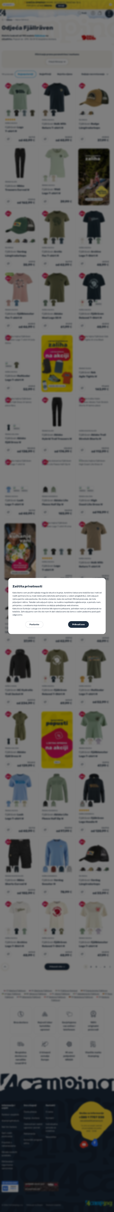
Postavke (34, 624)
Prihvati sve (78, 624)
